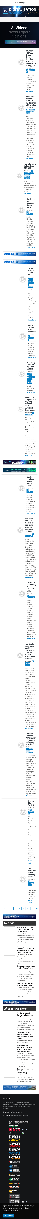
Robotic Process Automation (29, 750)
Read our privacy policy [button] (11, 1210)
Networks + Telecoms (27, 175)
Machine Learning (27, 664)
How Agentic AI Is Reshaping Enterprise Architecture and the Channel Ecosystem (24, 1048)
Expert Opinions (21, 34)
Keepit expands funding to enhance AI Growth (25, 984)
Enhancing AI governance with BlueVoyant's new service (26, 968)
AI (27, 70)
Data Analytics (30, 280)
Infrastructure (30, 377)
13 (37, 908)
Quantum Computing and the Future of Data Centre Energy (25, 1071)
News (13, 32)
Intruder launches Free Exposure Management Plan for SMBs (25, 929)
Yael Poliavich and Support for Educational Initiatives (25, 1015)
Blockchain (30, 213)
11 (28, 908)
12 (32, 908)
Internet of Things (30, 112)
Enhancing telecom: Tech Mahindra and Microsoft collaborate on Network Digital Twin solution (26, 950)
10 (23, 908)
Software (30, 286)
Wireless (27, 178)
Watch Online (30, 91)
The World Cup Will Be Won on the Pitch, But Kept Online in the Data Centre (25, 1035)
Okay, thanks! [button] (8, 1215)
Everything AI (29, 414)
